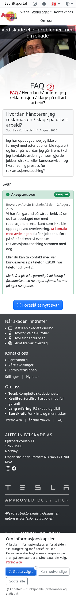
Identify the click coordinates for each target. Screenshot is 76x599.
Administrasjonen (22, 370)
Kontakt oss (63, 12)
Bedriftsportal (15, 3)
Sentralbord (18, 360)
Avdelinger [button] (40, 12)
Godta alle (17, 581)
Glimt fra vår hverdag (30, 343)
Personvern (14, 420)
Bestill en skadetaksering (32, 328)
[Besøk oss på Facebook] (44, 4)
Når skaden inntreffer (26, 321)
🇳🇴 (54, 3)
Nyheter (32, 376)
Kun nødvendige (54, 571)
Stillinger (12, 376)
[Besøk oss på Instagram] (35, 4)
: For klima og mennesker (37, 413)
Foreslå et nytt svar (40, 305)
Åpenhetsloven (39, 420)
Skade (25, 12)
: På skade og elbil (34, 408)
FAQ (14, 92)
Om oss (46, 20)
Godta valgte (22, 571)
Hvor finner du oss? (28, 338)
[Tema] (69, 4)
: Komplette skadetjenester (34, 393)
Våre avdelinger (21, 365)
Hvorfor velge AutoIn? (30, 333)
